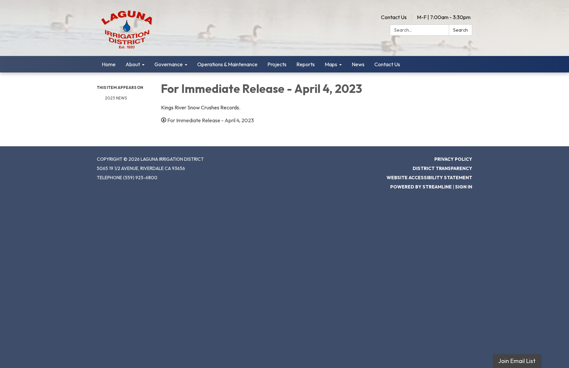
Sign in (463, 187)
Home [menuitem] (109, 64)
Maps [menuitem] (331, 64)
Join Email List (516, 361)
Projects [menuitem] (276, 64)
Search (460, 30)
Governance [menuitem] (168, 64)
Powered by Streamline (421, 187)
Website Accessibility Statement (429, 178)
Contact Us (394, 17)
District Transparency (442, 168)
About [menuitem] (132, 64)
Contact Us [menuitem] (387, 64)
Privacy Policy (453, 159)
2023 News (116, 98)
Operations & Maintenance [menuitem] (227, 64)
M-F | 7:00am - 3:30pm (444, 17)
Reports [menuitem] (305, 64)
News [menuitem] (358, 64)
